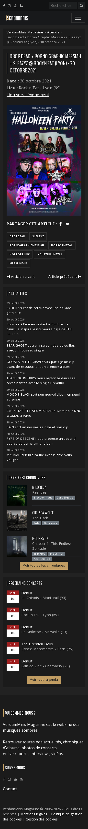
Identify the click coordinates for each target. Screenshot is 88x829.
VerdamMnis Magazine (25, 32)
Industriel (56, 553)
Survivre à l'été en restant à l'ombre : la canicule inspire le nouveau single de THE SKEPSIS (39, 329)
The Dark (40, 518)
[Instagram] (9, 5)
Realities (39, 492)
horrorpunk (20, 254)
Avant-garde (42, 558)
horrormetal (62, 245)
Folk (37, 523)
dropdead (17, 236)
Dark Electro (65, 497)
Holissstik (40, 538)
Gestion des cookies (42, 819)
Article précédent (63, 276)
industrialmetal (50, 254)
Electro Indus (43, 497)
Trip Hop (40, 553)
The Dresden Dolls (37, 644)
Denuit (27, 592)
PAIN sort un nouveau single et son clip (37, 427)
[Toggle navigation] (78, 18)
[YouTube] (15, 5)
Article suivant (22, 276)
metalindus (18, 263)
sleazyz (38, 236)
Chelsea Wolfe (43, 513)
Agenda (53, 32)
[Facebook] (4, 5)
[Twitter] (68, 224)
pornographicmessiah (27, 245)
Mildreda (39, 487)
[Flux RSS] (21, 5)
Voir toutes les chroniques (44, 565)
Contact (10, 788)
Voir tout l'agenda (44, 680)
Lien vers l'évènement (28, 94)
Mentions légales (33, 814)
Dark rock (50, 523)
